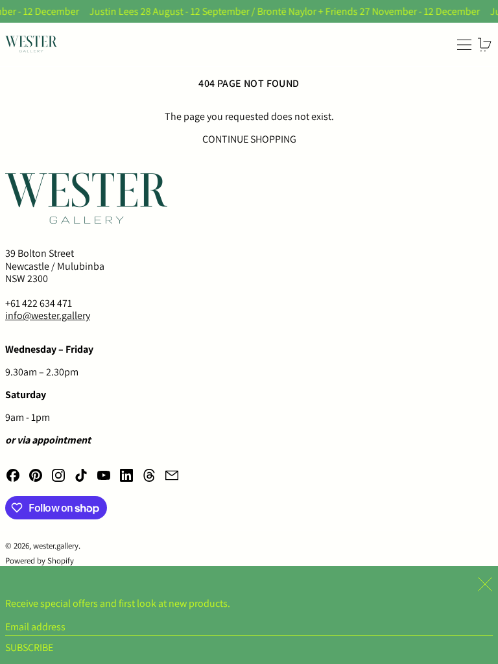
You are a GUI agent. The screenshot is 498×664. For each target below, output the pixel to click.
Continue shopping (249, 139)
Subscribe (29, 647)
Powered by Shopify (39, 560)
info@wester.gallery (47, 315)
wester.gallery (55, 545)
